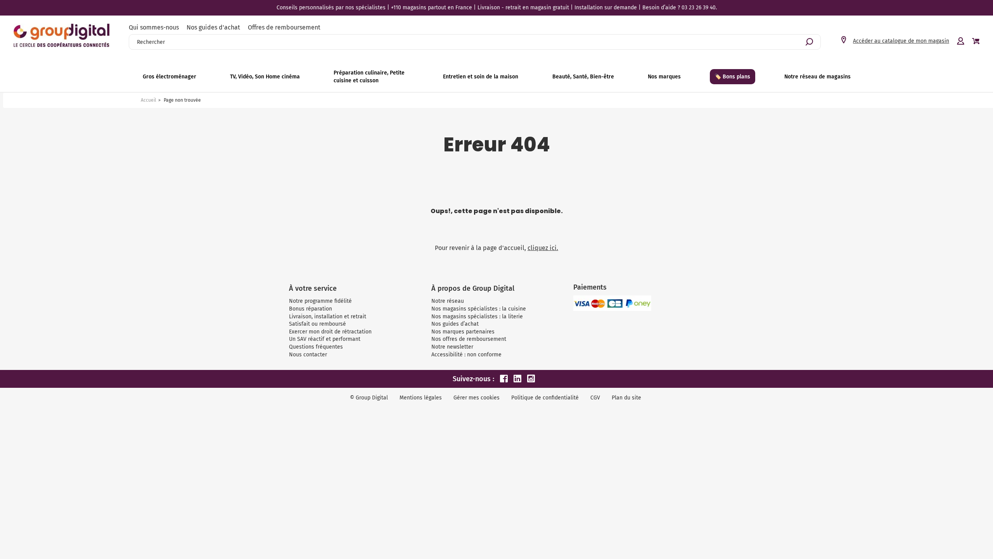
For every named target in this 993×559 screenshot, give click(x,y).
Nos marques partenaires (463, 331)
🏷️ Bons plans (732, 76)
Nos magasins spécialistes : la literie (477, 316)
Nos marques (664, 76)
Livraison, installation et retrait (327, 316)
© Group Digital (369, 397)
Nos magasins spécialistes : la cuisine (478, 309)
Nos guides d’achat (455, 324)
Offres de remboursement (284, 27)
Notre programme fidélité (320, 301)
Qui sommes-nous (154, 27)
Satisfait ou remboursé (317, 324)
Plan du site (626, 397)
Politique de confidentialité (545, 397)
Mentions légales (421, 397)
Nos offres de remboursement (468, 339)
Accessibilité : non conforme (466, 354)
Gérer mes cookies (476, 397)
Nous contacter (308, 354)
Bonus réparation (310, 309)
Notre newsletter (452, 347)
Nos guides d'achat (213, 27)
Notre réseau (447, 301)
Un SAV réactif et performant (324, 339)
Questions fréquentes (316, 347)
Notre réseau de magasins (817, 76)
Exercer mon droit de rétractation (330, 331)
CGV (595, 397)
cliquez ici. (543, 248)
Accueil (148, 100)
